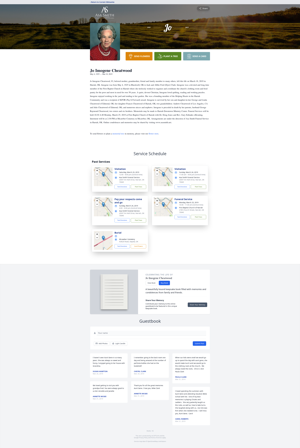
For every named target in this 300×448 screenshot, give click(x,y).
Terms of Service (156, 438)
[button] (103, 174)
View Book (151, 283)
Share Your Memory (197, 305)
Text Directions (122, 187)
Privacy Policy (143, 438)
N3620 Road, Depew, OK (128, 241)
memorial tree (118, 133)
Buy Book (164, 283)
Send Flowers (138, 246)
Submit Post (199, 343)
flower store (153, 133)
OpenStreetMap (152, 441)
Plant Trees (138, 187)
